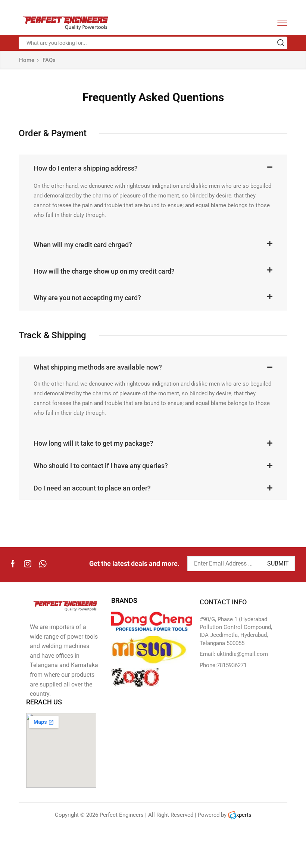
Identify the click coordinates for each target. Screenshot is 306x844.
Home (26, 60)
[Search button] (281, 43)
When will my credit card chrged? (83, 245)
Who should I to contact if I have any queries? (101, 466)
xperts (244, 815)
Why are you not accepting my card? (87, 298)
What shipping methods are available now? (98, 367)
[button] (153, 168)
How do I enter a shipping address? (86, 168)
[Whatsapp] (43, 563)
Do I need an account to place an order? (92, 488)
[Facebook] (12, 563)
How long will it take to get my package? (93, 443)
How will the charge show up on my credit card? (104, 271)
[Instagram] (27, 563)
